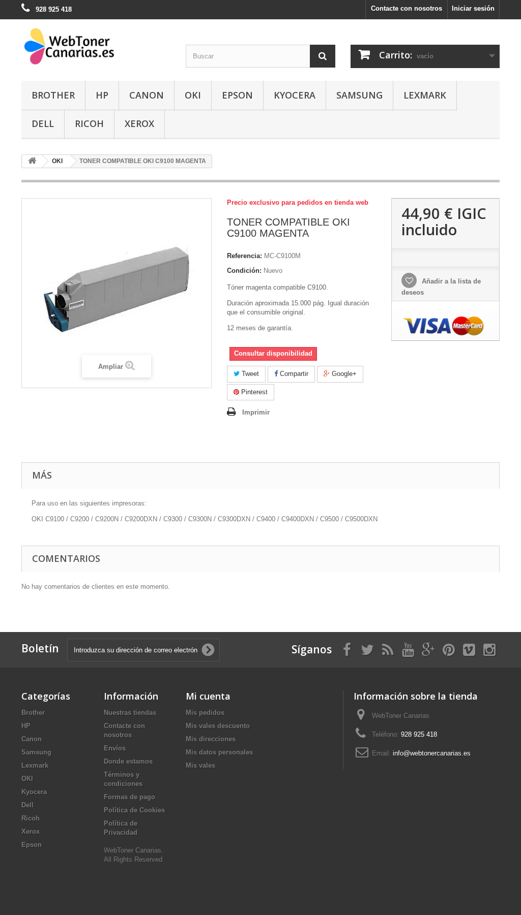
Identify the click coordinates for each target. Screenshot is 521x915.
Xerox (139, 123)
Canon (146, 95)
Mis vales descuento (218, 726)
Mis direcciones (211, 739)
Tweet (249, 373)
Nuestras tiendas (130, 712)
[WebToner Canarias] (95, 46)
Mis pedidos (205, 712)
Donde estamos (128, 761)
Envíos (115, 748)
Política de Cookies (134, 810)
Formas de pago (129, 797)
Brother (53, 95)
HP (102, 95)
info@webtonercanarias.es (432, 753)
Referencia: (244, 256)
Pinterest (253, 392)
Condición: (244, 270)
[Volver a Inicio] (32, 161)
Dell (43, 123)
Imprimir (256, 412)
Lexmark (424, 95)
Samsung (359, 95)
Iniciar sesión (473, 8)
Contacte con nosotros (406, 8)
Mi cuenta (208, 696)
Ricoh (89, 123)
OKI (193, 95)
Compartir (293, 373)
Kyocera (294, 95)
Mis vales (200, 765)
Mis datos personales (219, 752)
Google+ (343, 373)
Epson (237, 95)
